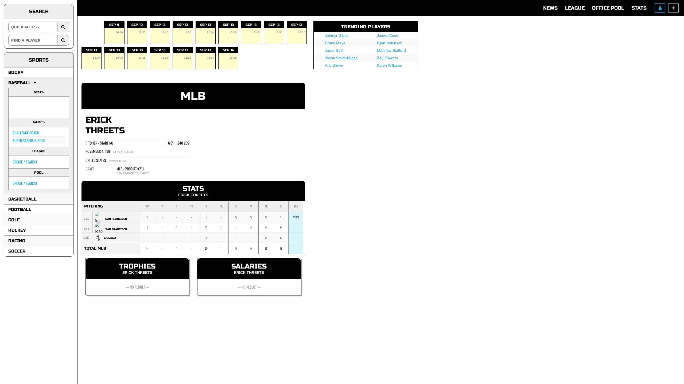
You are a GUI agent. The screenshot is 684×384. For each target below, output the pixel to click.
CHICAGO (110, 237)
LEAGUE (575, 8)
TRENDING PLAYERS (365, 27)
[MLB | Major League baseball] (19, 107)
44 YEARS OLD (123, 151)
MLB (193, 96)
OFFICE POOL (608, 8)
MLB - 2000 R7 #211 (130, 168)
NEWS (550, 8)
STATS (639, 8)
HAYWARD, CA (117, 160)
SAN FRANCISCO (116, 219)
